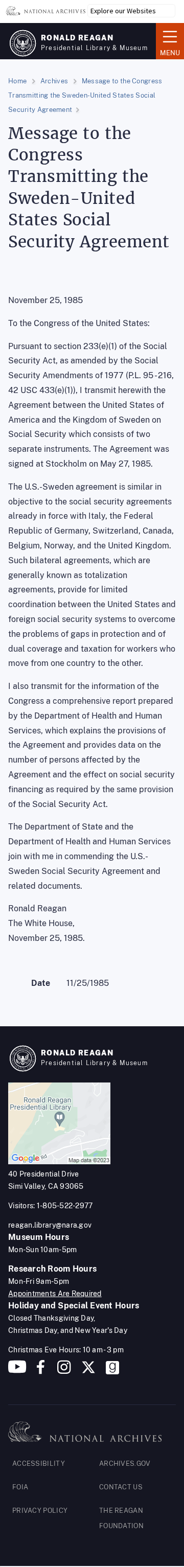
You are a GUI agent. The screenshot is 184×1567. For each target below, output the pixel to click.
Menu (168, 40)
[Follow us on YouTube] (17, 1371)
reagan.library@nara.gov (49, 1225)
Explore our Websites (123, 10)
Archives (54, 81)
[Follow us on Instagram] (63, 1371)
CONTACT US (121, 1487)
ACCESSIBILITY (38, 1463)
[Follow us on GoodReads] (112, 1371)
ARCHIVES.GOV (125, 1463)
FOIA (20, 1487)
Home (17, 81)
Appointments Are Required (55, 1293)
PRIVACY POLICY (39, 1510)
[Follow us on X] (88, 1371)
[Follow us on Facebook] (40, 1371)
